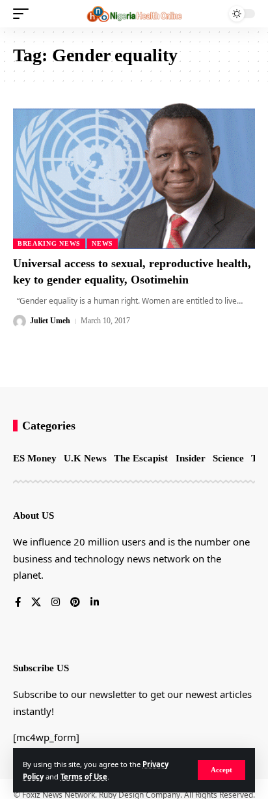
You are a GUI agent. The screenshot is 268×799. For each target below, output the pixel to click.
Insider (191, 458)
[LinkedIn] (94, 603)
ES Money (35, 458)
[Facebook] (18, 603)
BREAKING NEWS (49, 243)
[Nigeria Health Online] (134, 14)
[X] (36, 603)
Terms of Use (83, 776)
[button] (221, 770)
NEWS (102, 243)
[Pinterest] (75, 603)
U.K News (85, 458)
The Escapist (141, 458)
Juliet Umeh (50, 320)
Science (228, 458)
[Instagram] (55, 603)
